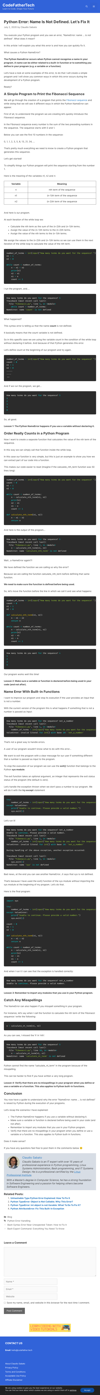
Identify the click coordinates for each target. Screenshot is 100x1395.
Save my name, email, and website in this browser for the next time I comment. (48, 1302)
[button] (86, 6)
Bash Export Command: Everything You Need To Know (35, 1228)
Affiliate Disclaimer (14, 1380)
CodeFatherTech (19, 5)
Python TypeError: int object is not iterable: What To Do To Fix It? (46, 1205)
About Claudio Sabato (15, 1363)
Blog (9, 1217)
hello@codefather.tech (21, 1350)
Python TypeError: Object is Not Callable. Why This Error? (42, 1201)
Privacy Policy (11, 1367)
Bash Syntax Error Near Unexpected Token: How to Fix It (37, 1225)
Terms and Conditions (15, 1372)
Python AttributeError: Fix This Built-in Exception (37, 1208)
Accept (87, 1390)
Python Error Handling (18, 1221)
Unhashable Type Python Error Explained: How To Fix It (40, 1198)
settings (73, 1390)
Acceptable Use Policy (15, 1376)
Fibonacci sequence (76, 100)
